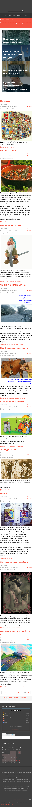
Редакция (5, 770)
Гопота (3, 493)
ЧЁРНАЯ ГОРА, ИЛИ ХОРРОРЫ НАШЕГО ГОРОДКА (12, 54)
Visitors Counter (16, 729)
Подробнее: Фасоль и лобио (9, 222)
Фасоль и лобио (8, 150)
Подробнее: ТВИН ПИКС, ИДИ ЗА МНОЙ (13, 344)
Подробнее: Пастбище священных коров (13, 398)
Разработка (16, 799)
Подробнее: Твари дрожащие (9, 490)
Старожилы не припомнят (12, 401)
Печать (30, 106)
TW (13, 735)
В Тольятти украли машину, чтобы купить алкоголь (16, 23)
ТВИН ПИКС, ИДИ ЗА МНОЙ (13, 285)
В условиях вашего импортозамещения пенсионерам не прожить (15, 85)
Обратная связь (23, 770)
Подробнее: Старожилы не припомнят (12, 446)
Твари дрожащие (8, 449)
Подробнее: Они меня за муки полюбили (13, 628)
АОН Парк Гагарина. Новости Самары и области (16, 4)
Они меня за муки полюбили (14, 561)
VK (9, 735)
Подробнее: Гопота (6, 558)
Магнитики (5, 101)
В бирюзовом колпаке (10, 225)
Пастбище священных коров (14, 348)
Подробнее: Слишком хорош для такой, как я (14, 687)
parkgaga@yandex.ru (12, 777)
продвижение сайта (23, 799)
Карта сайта (13, 770)
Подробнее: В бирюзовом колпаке (11, 282)
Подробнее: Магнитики (8, 147)
